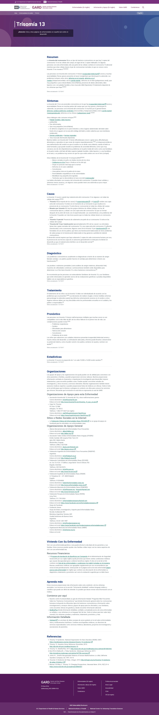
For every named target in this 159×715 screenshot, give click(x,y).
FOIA (106, 691)
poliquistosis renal (84, 113)
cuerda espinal (75, 80)
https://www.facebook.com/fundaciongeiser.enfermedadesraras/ (82, 525)
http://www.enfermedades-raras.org (73, 485)
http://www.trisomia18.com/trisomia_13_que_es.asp (78, 402)
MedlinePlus (54, 610)
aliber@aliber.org (68, 431)
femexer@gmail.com (83, 489)
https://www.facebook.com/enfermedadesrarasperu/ (78, 503)
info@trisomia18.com (70, 400)
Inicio (16, 13)
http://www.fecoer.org (68, 471)
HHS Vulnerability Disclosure (78, 705)
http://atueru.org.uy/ (67, 449)
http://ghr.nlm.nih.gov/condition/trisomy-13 (64, 646)
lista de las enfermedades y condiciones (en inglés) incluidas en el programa (84, 563)
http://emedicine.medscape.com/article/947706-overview (69, 653)
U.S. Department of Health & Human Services (50, 708)
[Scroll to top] (154, 710)
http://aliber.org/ (66, 433)
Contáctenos (135, 7)
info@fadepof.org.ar (69, 456)
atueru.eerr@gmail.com (70, 447)
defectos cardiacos (53, 111)
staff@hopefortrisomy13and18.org (74, 413)
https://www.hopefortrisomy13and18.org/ (74, 415)
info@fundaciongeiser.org (71, 523)
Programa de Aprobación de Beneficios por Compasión (69, 556)
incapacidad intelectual (90, 74)
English (140, 13)
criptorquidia (90, 178)
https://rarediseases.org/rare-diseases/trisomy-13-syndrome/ (70, 642)
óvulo (95, 201)
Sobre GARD (123, 7)
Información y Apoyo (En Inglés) (104, 7)
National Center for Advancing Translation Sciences (106, 708)
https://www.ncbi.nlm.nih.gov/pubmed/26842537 (66, 667)
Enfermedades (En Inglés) (81, 7)
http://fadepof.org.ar (67, 458)
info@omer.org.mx (69, 530)
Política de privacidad (111, 681)
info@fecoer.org (68, 469)
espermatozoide (82, 201)
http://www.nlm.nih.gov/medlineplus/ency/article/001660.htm (91, 649)
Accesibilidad (109, 688)
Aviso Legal (108, 684)
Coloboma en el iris (58, 162)
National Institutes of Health (77, 708)
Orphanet (53, 620)
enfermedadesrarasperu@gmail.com (75, 501)
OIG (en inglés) (109, 694)
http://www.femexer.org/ (69, 492)
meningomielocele (53, 113)
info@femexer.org (69, 489)
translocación (100, 228)
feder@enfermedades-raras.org (73, 483)
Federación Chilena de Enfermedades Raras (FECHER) (69, 421)
